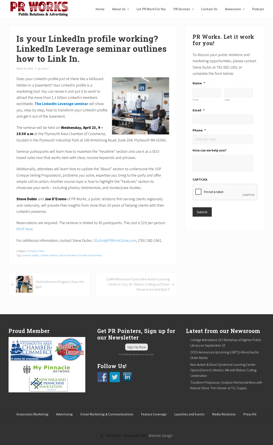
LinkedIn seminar (49, 255)
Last (227, 100)
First (195, 100)
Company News (36, 250)
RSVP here (24, 228)
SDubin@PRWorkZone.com (114, 240)
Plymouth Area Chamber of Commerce (81, 255)
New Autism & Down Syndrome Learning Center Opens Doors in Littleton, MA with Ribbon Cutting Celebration (223, 370)
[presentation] (225, 192)
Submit (202, 212)
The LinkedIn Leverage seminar (61, 103)
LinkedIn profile (30, 255)
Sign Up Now (136, 347)
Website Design (160, 435)
